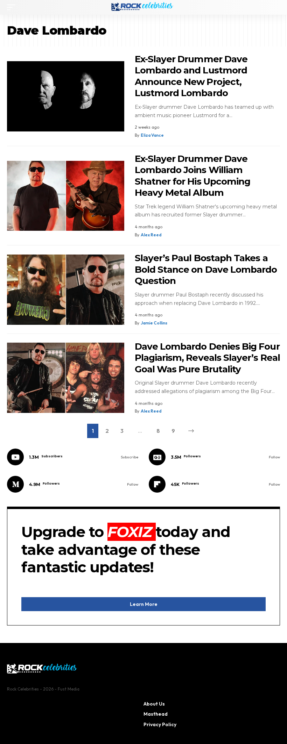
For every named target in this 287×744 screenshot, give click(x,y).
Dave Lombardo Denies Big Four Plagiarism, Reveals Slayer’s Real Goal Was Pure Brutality (207, 358)
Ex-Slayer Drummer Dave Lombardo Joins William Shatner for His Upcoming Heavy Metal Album (193, 176)
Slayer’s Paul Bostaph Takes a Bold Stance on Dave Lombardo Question (206, 269)
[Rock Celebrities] (143, 7)
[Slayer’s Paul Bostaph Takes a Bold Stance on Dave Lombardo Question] (65, 290)
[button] (13, 7)
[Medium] (72, 484)
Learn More (144, 604)
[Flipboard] (214, 484)
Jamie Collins (154, 323)
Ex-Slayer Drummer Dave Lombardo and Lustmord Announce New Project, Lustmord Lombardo (191, 76)
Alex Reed (151, 234)
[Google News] (214, 457)
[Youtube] (72, 457)
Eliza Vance (152, 135)
